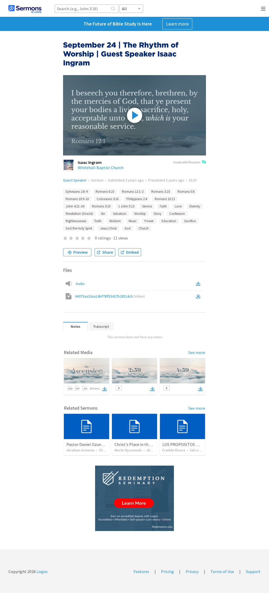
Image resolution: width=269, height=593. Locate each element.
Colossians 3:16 (107, 199)
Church (143, 228)
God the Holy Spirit (79, 228)
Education (169, 221)
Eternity (194, 206)
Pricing (167, 571)
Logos (42, 571)
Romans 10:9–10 (77, 199)
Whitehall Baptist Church (100, 167)
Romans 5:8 (186, 191)
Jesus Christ (108, 228)
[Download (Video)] (199, 296)
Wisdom (115, 221)
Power (149, 221)
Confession (177, 213)
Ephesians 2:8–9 (77, 191)
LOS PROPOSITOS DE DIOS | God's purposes (201, 444)
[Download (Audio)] (199, 284)
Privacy (192, 571)
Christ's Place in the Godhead (141, 444)
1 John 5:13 (126, 206)
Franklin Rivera (173, 450)
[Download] (104, 389)
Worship (140, 213)
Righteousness (76, 221)
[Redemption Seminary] (134, 498)
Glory (157, 213)
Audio (80, 283)
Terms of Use (222, 571)
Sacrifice (190, 221)
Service (147, 206)
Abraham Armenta (80, 450)
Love (178, 206)
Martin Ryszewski (128, 450)
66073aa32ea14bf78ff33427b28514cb (110, 296)
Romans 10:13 (165, 199)
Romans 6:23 (105, 191)
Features (141, 571)
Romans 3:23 (160, 191)
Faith (163, 206)
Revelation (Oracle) (79, 213)
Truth (97, 221)
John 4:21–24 (75, 206)
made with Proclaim (186, 162)
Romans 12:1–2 (132, 191)
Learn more (177, 24)
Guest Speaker (75, 180)
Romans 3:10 (101, 206)
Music (133, 221)
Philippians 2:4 (136, 199)
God (128, 228)
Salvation (119, 213)
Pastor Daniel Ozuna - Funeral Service (99, 444)
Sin (103, 213)
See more (196, 352)
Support (253, 571)
